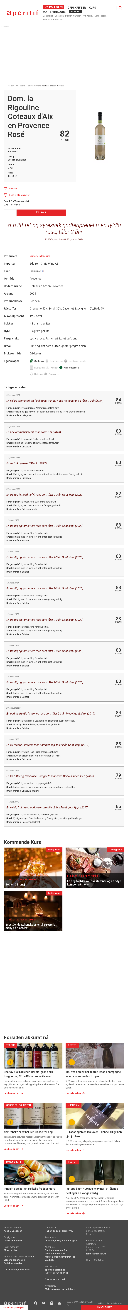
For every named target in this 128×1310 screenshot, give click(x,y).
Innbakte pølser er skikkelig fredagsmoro (29, 1188)
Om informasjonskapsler (17, 1269)
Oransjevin (54, 374)
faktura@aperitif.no (96, 1253)
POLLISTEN (56, 7)
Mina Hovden (10, 1250)
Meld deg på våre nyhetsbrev (60, 1289)
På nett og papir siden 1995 (59, 1231)
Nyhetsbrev (88, 16)
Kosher (54, 367)
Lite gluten (39, 367)
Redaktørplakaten (13, 1263)
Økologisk (39, 361)
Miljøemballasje (71, 367)
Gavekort (77, 16)
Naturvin (38, 374)
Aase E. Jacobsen (13, 1231)
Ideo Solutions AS (114, 1303)
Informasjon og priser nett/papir (61, 1240)
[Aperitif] (22, 13)
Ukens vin (59, 16)
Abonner (75, 11)
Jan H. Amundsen (13, 1240)
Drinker (68, 16)
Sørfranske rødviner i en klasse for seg (28, 1132)
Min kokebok (100, 16)
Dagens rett (48, 16)
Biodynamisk (56, 361)
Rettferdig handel (77, 361)
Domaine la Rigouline (40, 256)
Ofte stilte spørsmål (55, 1279)
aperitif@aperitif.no (55, 1270)
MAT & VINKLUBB (54, 11)
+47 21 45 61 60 (60, 1273)
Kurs (92, 7)
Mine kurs (47, 19)
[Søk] (120, 8)
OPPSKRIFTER (76, 7)
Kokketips (57, 19)
